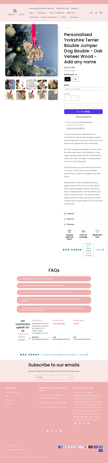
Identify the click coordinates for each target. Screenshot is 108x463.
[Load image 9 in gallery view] (42, 95)
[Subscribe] (70, 377)
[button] (75, 8)
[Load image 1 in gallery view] (10, 84)
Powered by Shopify (30, 457)
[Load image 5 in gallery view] (53, 84)
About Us (8, 404)
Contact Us (9, 400)
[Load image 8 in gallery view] (31, 95)
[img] (23, 334)
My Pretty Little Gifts (17, 457)
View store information (75, 128)
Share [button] (68, 28)
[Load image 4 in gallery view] (42, 84)
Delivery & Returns (12, 392)
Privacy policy (43, 457)
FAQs (7, 396)
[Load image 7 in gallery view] (21, 95)
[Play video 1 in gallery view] (53, 95)
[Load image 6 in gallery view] (10, 95)
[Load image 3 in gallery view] (31, 84)
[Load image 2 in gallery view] (21, 84)
